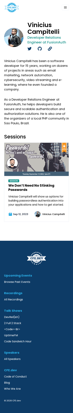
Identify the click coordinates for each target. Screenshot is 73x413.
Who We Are (12, 389)
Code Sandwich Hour (18, 341)
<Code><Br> (12, 329)
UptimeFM (11, 335)
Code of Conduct (15, 377)
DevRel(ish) (12, 317)
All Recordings (13, 299)
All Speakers (12, 359)
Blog (7, 383)
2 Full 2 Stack (12, 323)
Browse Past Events (17, 282)
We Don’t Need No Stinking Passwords (31, 187)
